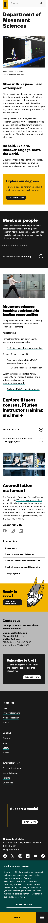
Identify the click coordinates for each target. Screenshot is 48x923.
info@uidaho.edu (11, 849)
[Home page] (5, 4)
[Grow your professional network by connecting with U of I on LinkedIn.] (28, 856)
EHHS (11, 71)
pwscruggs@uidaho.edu (14, 383)
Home (5, 71)
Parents (6, 778)
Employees (8, 783)
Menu (17, 917)
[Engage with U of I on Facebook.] (5, 856)
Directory (7, 738)
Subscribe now (32, 677)
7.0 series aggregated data (29, 500)
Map (5, 743)
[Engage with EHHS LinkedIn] (21, 531)
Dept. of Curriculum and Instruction (23, 561)
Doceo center (11, 548)
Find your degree (16, 198)
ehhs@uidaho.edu (18, 633)
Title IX (6, 722)
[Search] (41, 3)
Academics (19, 71)
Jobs (5, 708)
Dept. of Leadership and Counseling (23, 567)
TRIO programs (12, 573)
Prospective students (13, 768)
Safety (6, 748)
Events (6, 753)
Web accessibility (11, 718)
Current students (11, 773)
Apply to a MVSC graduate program (23, 389)
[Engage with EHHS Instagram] (13, 531)
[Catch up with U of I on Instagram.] (20, 856)
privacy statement (15, 897)
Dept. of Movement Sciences (19, 554)
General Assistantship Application (26, 368)
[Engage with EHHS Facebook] (5, 531)
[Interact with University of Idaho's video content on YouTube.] (35, 856)
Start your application (10, 602)
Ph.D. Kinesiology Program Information (25, 348)
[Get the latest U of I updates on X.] (12, 856)
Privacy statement (11, 713)
